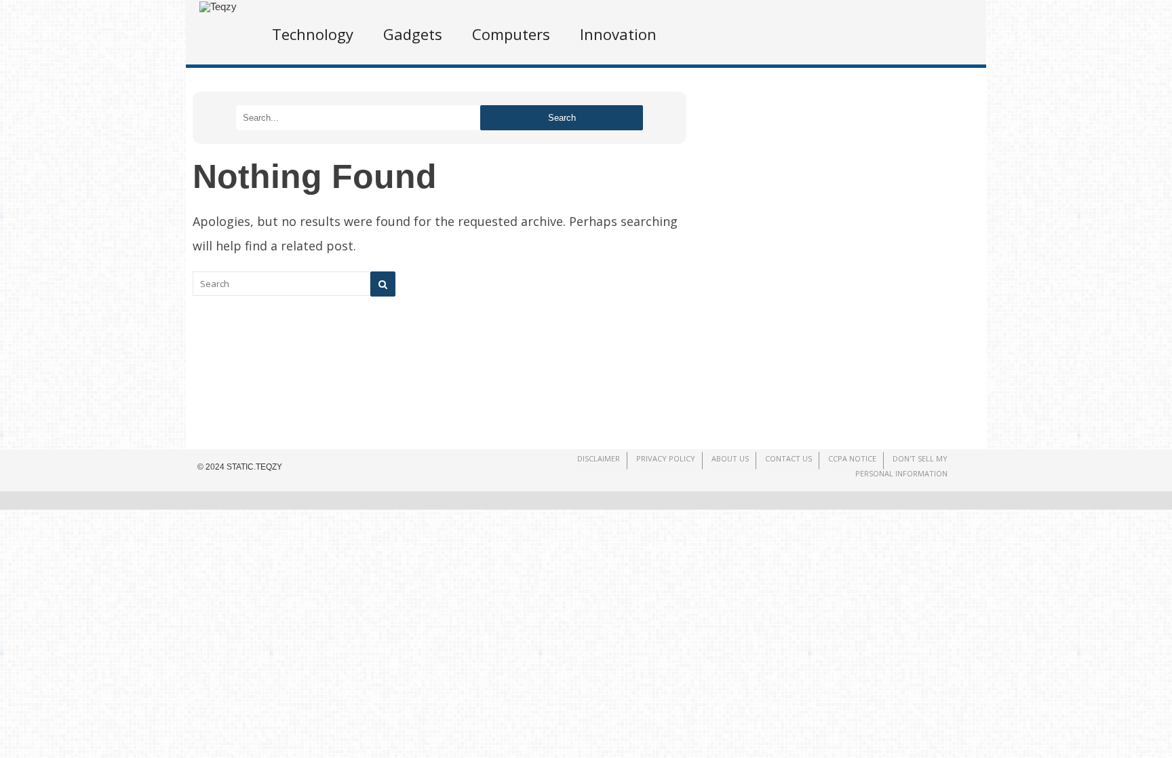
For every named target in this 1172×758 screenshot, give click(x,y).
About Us (730, 458)
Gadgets (412, 34)
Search (562, 118)
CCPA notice (852, 458)
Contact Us (788, 458)
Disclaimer (598, 458)
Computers (511, 34)
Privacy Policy (665, 458)
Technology (312, 34)
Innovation (618, 34)
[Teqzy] (218, 6)
